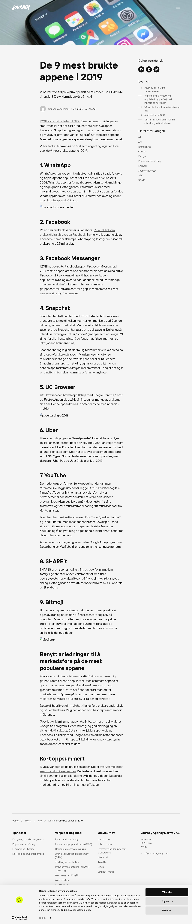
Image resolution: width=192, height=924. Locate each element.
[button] (141, 69)
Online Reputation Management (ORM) (72, 855)
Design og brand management (28, 839)
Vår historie (104, 839)
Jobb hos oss (105, 844)
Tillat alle (167, 892)
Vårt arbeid (103, 857)
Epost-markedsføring (66, 839)
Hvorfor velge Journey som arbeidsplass (112, 850)
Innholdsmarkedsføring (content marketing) (72, 868)
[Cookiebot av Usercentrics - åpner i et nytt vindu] (19, 918)
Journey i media (106, 871)
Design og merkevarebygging (70, 848)
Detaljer (43, 918)
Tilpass (165, 901)
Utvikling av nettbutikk (67, 862)
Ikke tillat (167, 910)
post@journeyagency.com (154, 853)
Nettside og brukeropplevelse (28, 853)
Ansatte (102, 862)
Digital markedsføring (23, 844)
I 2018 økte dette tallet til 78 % (60, 121)
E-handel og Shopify (23, 848)
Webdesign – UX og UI (66, 875)
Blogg (101, 866)
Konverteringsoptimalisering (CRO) (73, 844)
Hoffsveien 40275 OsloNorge (147, 843)
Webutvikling (62, 880)
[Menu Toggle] (178, 7)
